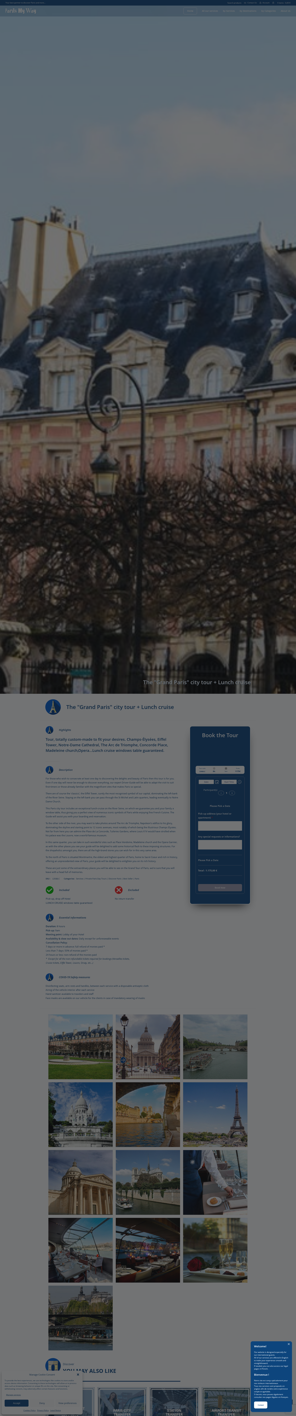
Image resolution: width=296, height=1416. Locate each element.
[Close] (288, 1344)
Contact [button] (261, 1405)
